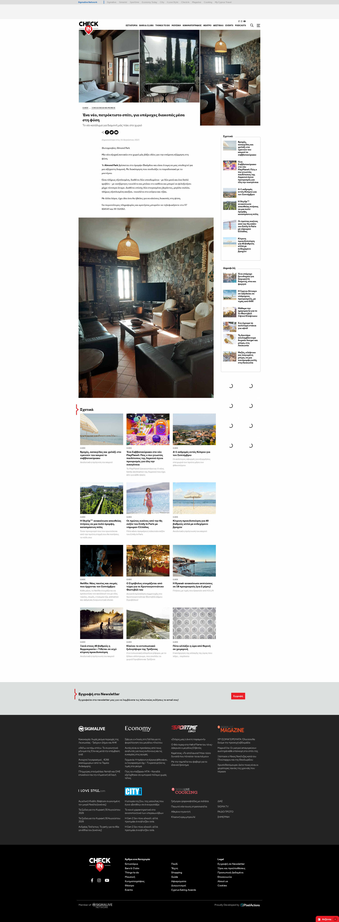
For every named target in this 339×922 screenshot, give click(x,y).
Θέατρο (129, 885)
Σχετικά (86, 409)
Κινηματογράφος (134, 881)
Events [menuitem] (229, 25)
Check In (185, 2)
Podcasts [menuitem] (240, 25)
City (162, 2)
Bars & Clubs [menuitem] (146, 25)
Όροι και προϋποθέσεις (231, 868)
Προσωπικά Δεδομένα (230, 872)
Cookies (222, 885)
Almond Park (123, 148)
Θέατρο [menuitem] (207, 25)
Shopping (176, 872)
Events (129, 889)
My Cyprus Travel (223, 2)
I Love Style (172, 2)
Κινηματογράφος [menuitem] (192, 25)
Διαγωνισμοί (178, 885)
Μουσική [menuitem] (176, 25)
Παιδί (174, 863)
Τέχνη (174, 868)
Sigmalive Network (87, 2)
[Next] (211, 309)
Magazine (196, 2)
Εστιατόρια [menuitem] (131, 25)
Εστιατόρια (131, 863)
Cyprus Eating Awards (183, 889)
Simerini (123, 2)
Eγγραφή (238, 696)
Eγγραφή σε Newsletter (231, 863)
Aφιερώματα (178, 881)
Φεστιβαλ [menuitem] (218, 25)
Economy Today (149, 2)
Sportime (134, 2)
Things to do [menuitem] (162, 25)
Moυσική (130, 876)
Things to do (132, 872)
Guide (85, 108)
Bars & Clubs (132, 868)
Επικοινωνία (225, 876)
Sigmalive (111, 2)
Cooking (208, 2)
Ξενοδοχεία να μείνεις (103, 108)
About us (223, 881)
